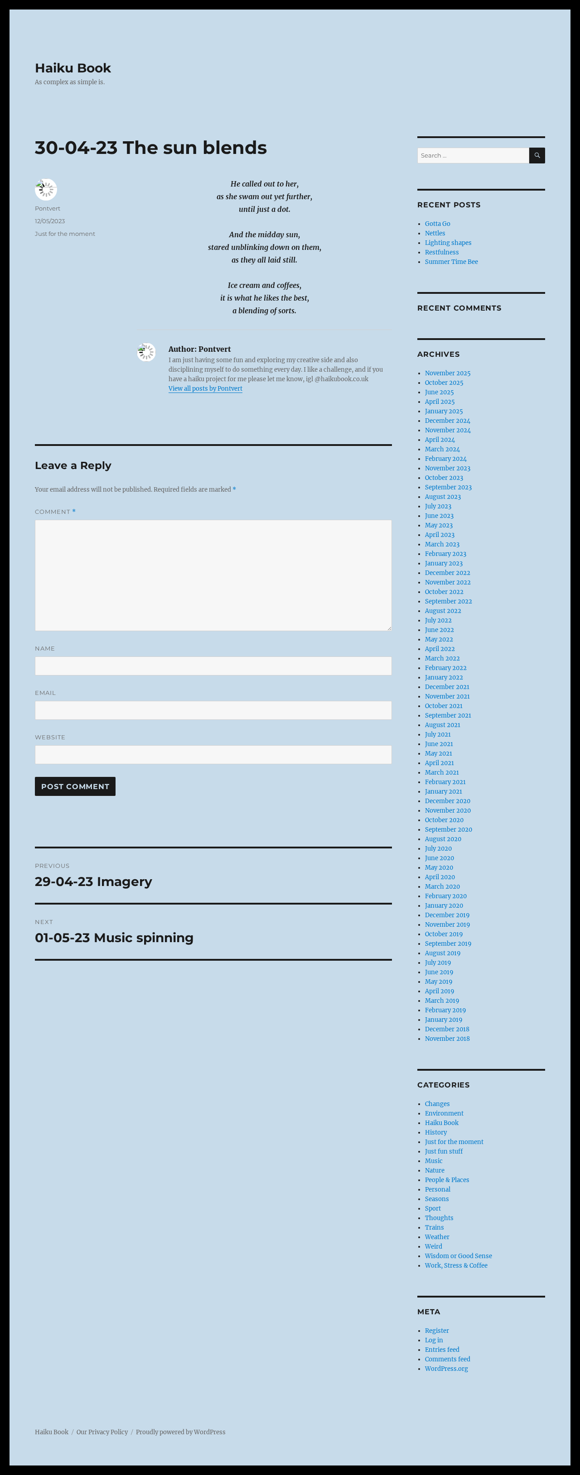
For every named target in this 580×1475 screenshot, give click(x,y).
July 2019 (438, 963)
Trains (434, 1227)
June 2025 (439, 392)
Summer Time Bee (451, 262)
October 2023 (444, 478)
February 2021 (445, 782)
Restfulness (442, 252)
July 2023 (438, 506)
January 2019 (444, 1020)
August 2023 (443, 497)
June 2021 (439, 744)
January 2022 (444, 677)
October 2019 (444, 934)
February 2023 (445, 554)
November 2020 (448, 810)
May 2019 (439, 982)
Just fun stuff (444, 1151)
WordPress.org (446, 1369)
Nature (435, 1170)
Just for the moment (65, 233)
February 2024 (446, 459)
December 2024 (447, 421)
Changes (437, 1104)
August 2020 (443, 839)
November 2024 (448, 430)
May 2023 (439, 525)
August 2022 (443, 611)
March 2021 (442, 772)
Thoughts (439, 1218)
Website (50, 737)
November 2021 (447, 696)
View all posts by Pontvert (205, 389)
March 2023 (442, 544)
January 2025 (444, 411)
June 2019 (439, 972)
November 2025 (448, 373)
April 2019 (439, 991)
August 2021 (442, 725)
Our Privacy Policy (102, 1432)
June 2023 (439, 516)
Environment (444, 1113)
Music (434, 1161)
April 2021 (439, 763)
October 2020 (444, 820)
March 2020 (442, 887)
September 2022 (448, 601)
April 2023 (439, 535)
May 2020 (439, 868)
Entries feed (442, 1350)
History (436, 1132)
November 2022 (448, 582)
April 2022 (440, 649)
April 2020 (440, 877)
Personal (437, 1189)
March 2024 (442, 449)
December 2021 (447, 687)
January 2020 (444, 906)
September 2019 (448, 944)
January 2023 (444, 563)
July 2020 (438, 848)
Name (45, 648)
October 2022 (444, 592)
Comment (55, 512)
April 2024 (440, 440)
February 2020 (446, 896)
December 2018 (447, 1029)
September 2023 (448, 487)
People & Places (447, 1180)
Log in (434, 1340)
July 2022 (438, 620)
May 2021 (438, 753)
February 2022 (446, 668)
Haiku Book (73, 68)
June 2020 (439, 858)
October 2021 (444, 706)
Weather (437, 1237)
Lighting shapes (448, 243)
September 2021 (448, 715)
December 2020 (447, 801)
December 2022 (447, 573)
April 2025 (440, 402)
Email (45, 692)
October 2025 (444, 383)
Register (437, 1331)
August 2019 (443, 953)
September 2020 (448, 829)
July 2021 (438, 734)
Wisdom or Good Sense (458, 1256)
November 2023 (447, 468)
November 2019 (447, 925)
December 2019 (447, 915)
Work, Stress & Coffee (456, 1265)
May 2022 (439, 639)
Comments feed (447, 1359)
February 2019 (445, 1010)
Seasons (437, 1199)
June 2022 (439, 630)
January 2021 (443, 791)
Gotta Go (437, 224)
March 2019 (442, 1001)
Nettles (435, 233)
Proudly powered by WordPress (181, 1432)
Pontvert (47, 208)
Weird (433, 1246)
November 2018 (447, 1039)
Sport (433, 1208)
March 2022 (442, 658)
